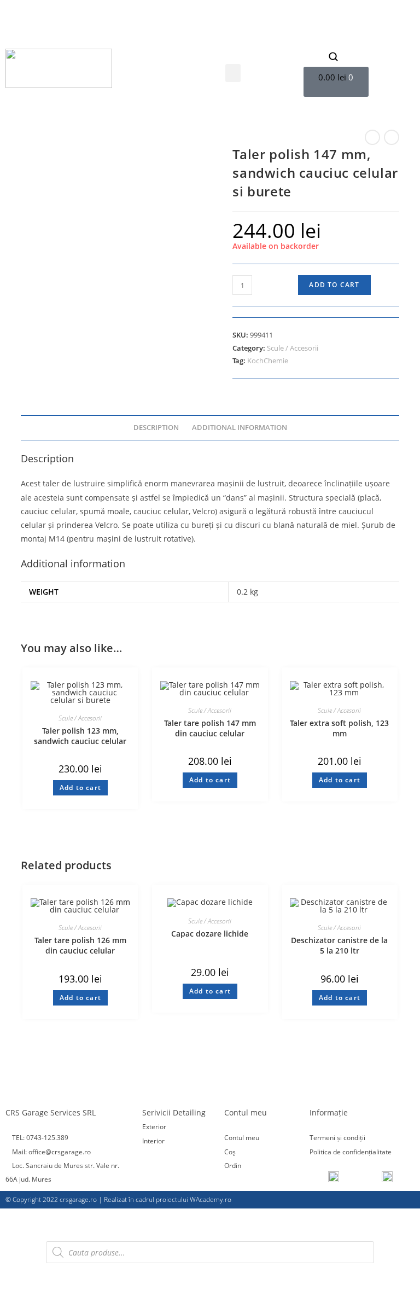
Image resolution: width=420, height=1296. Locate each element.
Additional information (239, 427)
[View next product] (391, 137)
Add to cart (334, 284)
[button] (233, 73)
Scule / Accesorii (292, 348)
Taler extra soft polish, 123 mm (339, 728)
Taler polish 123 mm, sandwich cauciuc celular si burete (80, 736)
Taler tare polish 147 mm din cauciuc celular (210, 728)
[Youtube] (145, 34)
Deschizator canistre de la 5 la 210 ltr (339, 945)
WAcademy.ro (210, 1199)
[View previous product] (372, 137)
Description (156, 427)
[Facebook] (98, 34)
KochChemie (267, 360)
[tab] (156, 428)
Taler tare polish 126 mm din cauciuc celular (80, 945)
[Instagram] (114, 34)
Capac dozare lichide (209, 934)
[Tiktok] (129, 34)
